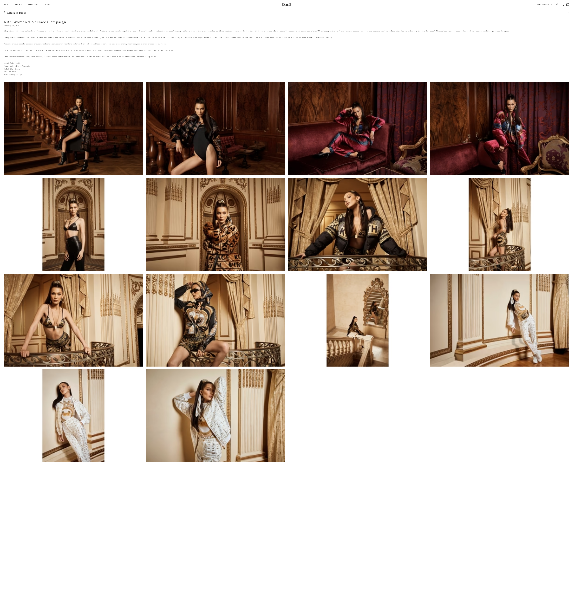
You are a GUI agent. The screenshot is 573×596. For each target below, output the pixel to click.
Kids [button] (48, 4)
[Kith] (286, 4)
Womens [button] (33, 4)
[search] (562, 4)
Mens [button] (18, 4)
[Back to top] (568, 12)
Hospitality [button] (544, 4)
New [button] (6, 4)
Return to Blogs (16, 12)
